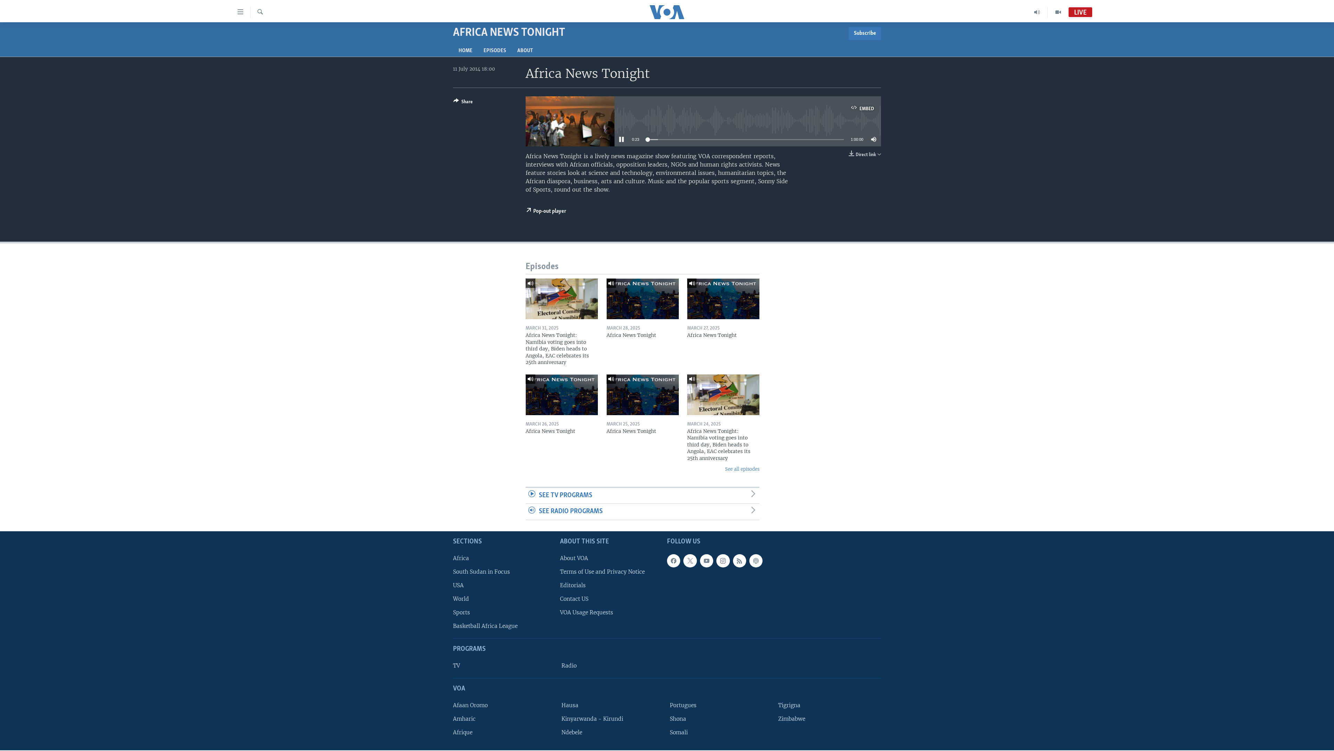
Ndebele (571, 732)
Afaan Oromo (470, 705)
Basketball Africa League (485, 626)
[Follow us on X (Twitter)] (690, 560)
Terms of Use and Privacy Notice (602, 571)
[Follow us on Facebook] (673, 560)
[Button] (463, 103)
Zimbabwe (791, 719)
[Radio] (1037, 12)
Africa (461, 558)
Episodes (495, 51)
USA (458, 585)
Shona (678, 719)
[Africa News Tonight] (643, 298)
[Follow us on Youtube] (706, 560)
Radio (569, 665)
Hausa (569, 705)
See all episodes (742, 469)
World (461, 599)
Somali (679, 732)
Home (465, 51)
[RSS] (739, 560)
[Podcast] (756, 560)
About (525, 51)
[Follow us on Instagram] (723, 560)
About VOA (574, 558)
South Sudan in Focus (481, 571)
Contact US (574, 599)
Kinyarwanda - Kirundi (592, 719)
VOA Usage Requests (586, 612)
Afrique (462, 732)
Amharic (464, 719)
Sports (461, 612)
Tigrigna (789, 705)
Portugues (683, 705)
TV (456, 665)
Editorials (573, 585)
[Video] (1058, 12)
